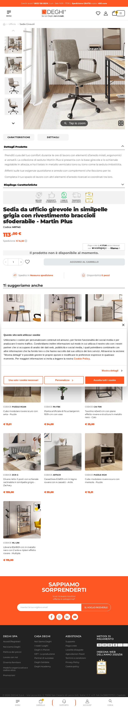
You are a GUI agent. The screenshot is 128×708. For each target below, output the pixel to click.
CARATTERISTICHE (18, 137)
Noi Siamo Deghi (43, 641)
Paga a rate (71, 646)
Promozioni (9, 675)
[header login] (106, 13)
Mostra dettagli (110, 370)
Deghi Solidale (41, 662)
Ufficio (12, 24)
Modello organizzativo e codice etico (15, 669)
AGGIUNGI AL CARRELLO (84, 262)
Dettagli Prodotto (15, 146)
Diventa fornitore (12, 662)
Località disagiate (74, 650)
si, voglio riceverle (96, 607)
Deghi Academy (42, 666)
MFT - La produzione (44, 654)
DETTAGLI (53, 137)
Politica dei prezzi (12, 652)
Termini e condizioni (76, 658)
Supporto (70, 641)
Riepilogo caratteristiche (20, 184)
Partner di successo (44, 658)
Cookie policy (72, 666)
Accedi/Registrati (12, 641)
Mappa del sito (73, 670)
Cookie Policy (82, 358)
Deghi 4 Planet (42, 650)
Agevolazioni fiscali (75, 654)
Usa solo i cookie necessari (23, 380)
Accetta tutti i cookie (105, 380)
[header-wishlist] (98, 13)
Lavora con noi (10, 657)
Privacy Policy (72, 662)
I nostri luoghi (41, 646)
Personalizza (62, 380)
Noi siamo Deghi (12, 647)
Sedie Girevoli (27, 24)
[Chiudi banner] (123, 325)
